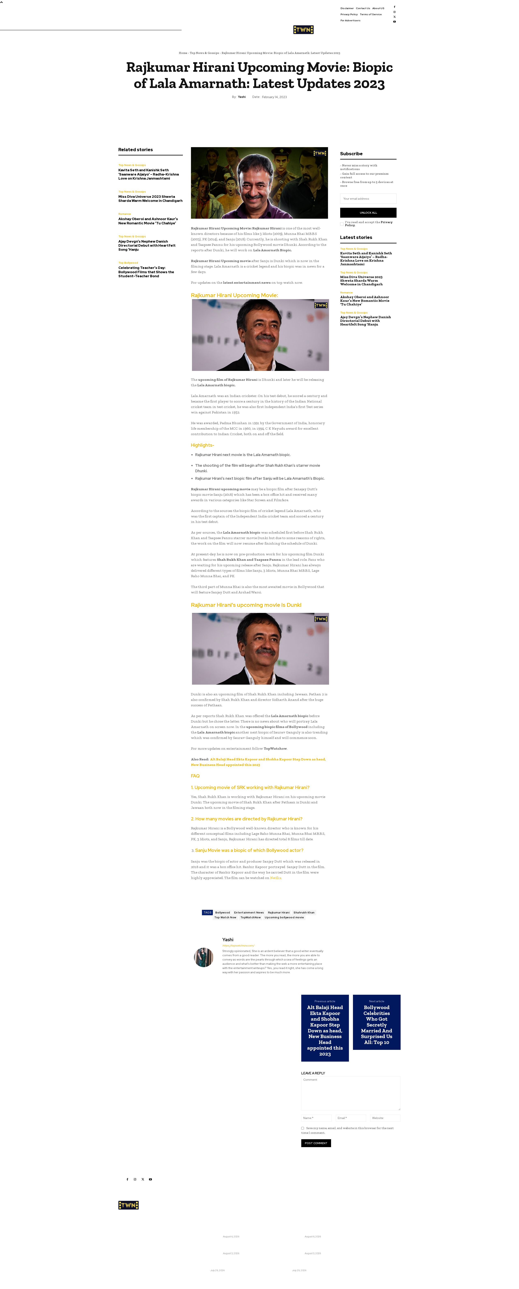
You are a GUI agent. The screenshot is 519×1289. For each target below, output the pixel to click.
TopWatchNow (250, 917)
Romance (124, 214)
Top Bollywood (128, 262)
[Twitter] (394, 16)
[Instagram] (394, 12)
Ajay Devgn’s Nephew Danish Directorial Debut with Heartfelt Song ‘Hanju (147, 245)
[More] (278, 113)
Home (183, 53)
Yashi (242, 97)
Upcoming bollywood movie (284, 917)
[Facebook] (394, 6)
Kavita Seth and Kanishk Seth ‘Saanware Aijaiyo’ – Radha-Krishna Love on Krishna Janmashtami (148, 174)
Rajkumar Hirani (279, 912)
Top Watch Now (225, 917)
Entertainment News (249, 912)
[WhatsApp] (269, 113)
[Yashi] (206, 957)
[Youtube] (394, 21)
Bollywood (222, 912)
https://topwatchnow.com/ (238, 945)
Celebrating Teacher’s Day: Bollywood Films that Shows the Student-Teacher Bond (146, 272)
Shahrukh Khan (304, 912)
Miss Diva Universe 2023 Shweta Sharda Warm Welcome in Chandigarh (150, 198)
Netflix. (275, 878)
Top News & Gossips (204, 53)
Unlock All (368, 212)
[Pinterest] (259, 113)
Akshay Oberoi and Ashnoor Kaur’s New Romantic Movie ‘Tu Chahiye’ (148, 221)
